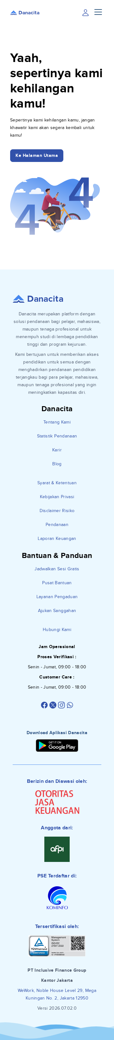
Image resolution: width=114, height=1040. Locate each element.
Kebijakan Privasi (57, 496)
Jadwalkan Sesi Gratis (57, 569)
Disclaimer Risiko (57, 510)
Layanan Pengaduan (57, 596)
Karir (57, 450)
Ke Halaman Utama (37, 155)
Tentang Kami (57, 422)
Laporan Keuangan (57, 538)
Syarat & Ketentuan (57, 483)
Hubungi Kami (57, 629)
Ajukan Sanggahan (57, 610)
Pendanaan (57, 524)
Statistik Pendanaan (57, 436)
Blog (56, 464)
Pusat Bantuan (57, 582)
